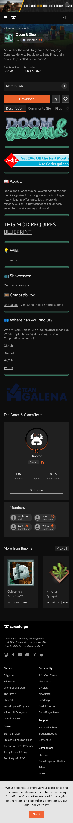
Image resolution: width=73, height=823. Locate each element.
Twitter (8, 367)
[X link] (34, 655)
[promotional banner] (36, 6)
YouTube (9, 360)
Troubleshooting (48, 734)
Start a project (12, 734)
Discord (9, 353)
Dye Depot (11, 304)
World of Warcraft (14, 688)
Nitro (42, 773)
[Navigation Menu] (5, 17)
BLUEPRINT (18, 232)
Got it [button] (36, 814)
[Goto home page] (13, 18)
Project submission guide (18, 740)
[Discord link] (27, 655)
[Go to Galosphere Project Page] (21, 582)
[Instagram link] (6, 655)
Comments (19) (39, 108)
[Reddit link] (41, 655)
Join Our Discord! (49, 675)
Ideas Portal (45, 681)
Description (15, 108)
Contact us (45, 740)
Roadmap (44, 700)
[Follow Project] (65, 99)
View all (62, 548)
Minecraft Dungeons (16, 712)
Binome (36, 456)
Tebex (42, 767)
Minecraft (10, 28)
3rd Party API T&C (14, 758)
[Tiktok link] (13, 655)
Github (8, 345)
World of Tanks (12, 718)
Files (58, 108)
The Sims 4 (10, 694)
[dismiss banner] (67, 4)
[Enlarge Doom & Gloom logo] (8, 38)
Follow (39, 490)
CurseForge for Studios (52, 761)
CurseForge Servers (50, 712)
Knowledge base (48, 727)
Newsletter (45, 694)
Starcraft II (10, 700)
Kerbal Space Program (16, 706)
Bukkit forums (47, 706)
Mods (25, 28)
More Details (14, 86)
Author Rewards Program (18, 746)
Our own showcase (16, 285)
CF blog (43, 688)
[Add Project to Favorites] (56, 99)
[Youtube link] (20, 655)
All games (9, 675)
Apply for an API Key (16, 752)
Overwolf (44, 755)
